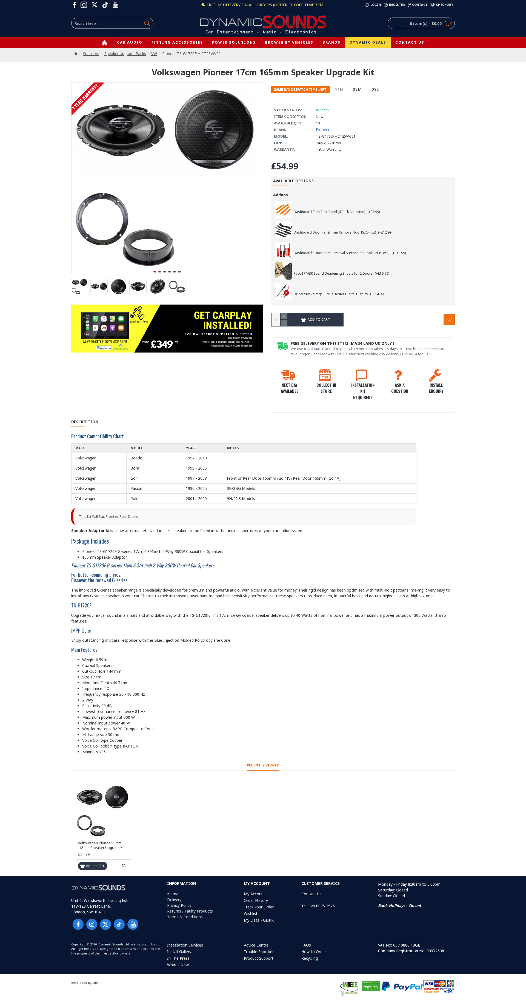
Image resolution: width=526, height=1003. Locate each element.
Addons (280, 194)
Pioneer (323, 129)
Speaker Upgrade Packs (125, 53)
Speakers (91, 53)
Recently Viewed (263, 765)
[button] (154, 271)
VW (154, 53)
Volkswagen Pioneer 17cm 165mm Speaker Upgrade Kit (101, 845)
